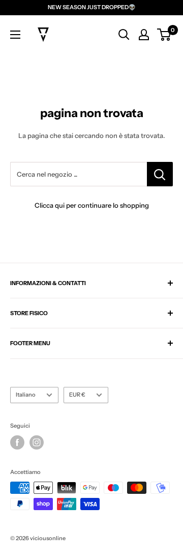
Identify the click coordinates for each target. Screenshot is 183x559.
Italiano (26, 394)
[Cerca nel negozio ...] (160, 174)
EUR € (77, 394)
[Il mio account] (144, 34)
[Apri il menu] (15, 35)
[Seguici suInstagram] (36, 442)
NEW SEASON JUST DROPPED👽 (92, 7)
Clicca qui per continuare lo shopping (92, 205)
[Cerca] (124, 34)
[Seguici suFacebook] (17, 442)
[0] (164, 35)
